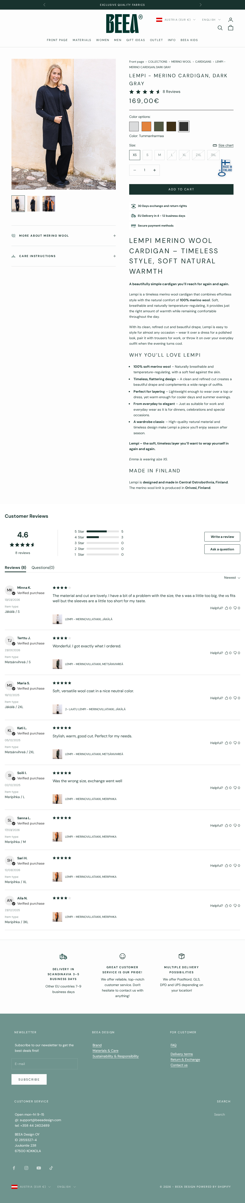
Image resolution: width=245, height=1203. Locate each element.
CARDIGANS (203, 62)
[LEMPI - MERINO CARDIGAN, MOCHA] (171, 126)
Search (219, 1114)
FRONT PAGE (57, 40)
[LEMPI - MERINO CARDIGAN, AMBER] (146, 126)
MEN (117, 40)
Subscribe (29, 1079)
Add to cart (181, 189)
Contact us (179, 1065)
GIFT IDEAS (135, 40)
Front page (136, 62)
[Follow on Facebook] (13, 1168)
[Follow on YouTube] (38, 1168)
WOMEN (102, 40)
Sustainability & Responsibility (116, 1056)
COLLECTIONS (157, 62)
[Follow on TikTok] (51, 1168)
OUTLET (156, 40)
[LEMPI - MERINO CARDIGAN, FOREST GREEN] (159, 126)
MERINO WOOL (181, 62)
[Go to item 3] (49, 203)
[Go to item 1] (18, 203)
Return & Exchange (185, 1059)
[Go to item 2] (33, 203)
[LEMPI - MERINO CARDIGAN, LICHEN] (134, 126)
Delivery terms (182, 1054)
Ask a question (222, 549)
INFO (172, 40)
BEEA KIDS (189, 40)
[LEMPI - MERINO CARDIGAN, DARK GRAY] (184, 126)
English (209, 19)
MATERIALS (82, 40)
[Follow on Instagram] (26, 1168)
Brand (97, 1045)
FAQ (174, 1045)
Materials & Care (105, 1050)
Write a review (222, 537)
